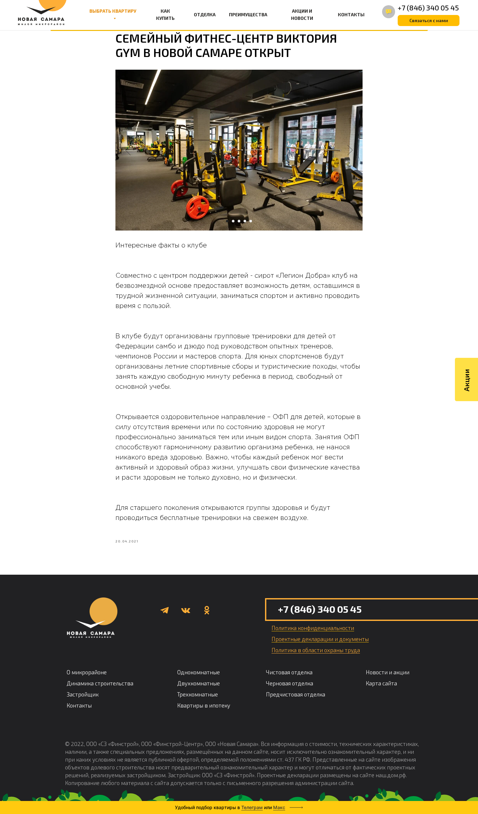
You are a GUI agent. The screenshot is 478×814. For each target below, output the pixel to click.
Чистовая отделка (289, 672)
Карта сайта (381, 683)
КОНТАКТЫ (351, 14)
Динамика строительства (100, 683)
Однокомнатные (198, 672)
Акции (466, 380)
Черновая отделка (289, 683)
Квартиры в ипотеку (203, 705)
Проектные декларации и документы (320, 639)
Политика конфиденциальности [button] (313, 628)
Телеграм (252, 807)
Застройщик (83, 694)
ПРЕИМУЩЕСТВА (248, 14)
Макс (279, 807)
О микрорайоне (87, 672)
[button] (428, 20)
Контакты (79, 705)
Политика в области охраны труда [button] (316, 650)
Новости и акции (387, 672)
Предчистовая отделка (295, 694)
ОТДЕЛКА (205, 14)
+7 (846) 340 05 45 (428, 7)
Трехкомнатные (197, 694)
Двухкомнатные (198, 683)
